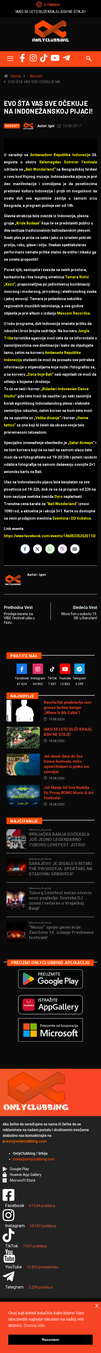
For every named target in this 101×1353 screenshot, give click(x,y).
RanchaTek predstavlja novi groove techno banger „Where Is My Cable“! (67, 707)
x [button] (96, 1305)
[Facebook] (22, 58)
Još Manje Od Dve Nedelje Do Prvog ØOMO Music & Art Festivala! (68, 792)
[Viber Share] (62, 549)
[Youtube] (65, 669)
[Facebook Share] (25, 549)
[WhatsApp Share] (50, 549)
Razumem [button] (50, 1339)
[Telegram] (66, 58)
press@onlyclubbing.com (34, 1159)
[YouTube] (55, 58)
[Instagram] (33, 58)
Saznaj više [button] (34, 1325)
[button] (10, 59)
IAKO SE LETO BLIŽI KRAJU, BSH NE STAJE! (50, 12)
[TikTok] (52, 669)
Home (16, 76)
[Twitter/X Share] (37, 549)
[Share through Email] (75, 549)
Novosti (36, 76)
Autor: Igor (46, 126)
